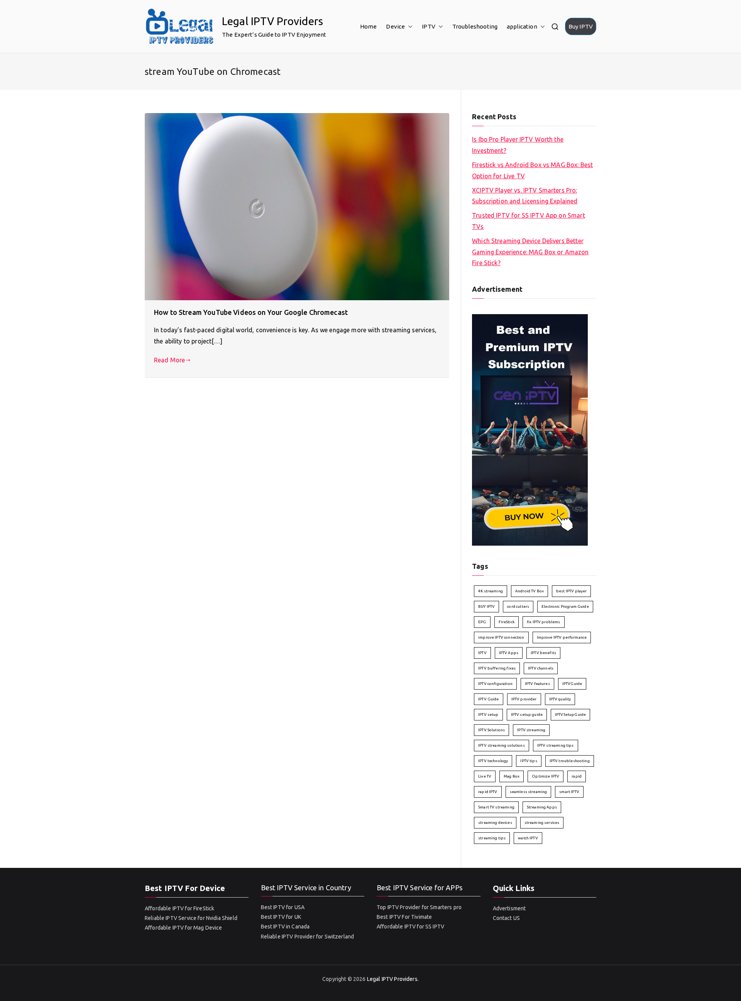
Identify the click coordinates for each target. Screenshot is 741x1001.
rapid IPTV (487, 792)
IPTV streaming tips (555, 745)
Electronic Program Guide (565, 606)
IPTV (428, 26)
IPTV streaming (531, 730)
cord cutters (518, 606)
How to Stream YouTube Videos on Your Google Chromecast (251, 312)
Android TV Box (529, 591)
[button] (409, 26)
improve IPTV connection (501, 637)
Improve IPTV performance (562, 637)
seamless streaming (528, 792)
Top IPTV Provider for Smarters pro (419, 907)
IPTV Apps (508, 653)
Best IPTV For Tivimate (404, 917)
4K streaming (490, 591)
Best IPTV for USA (283, 907)
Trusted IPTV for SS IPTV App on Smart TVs (528, 221)
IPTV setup (488, 714)
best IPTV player (571, 591)
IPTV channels (540, 668)
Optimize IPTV (545, 776)
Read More (169, 360)
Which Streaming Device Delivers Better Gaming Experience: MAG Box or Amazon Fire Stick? (530, 252)
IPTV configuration (495, 683)
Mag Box (511, 776)
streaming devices (495, 822)
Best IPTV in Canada (285, 926)
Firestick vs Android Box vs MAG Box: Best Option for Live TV (532, 170)
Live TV (484, 776)
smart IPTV (569, 792)
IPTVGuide (572, 683)
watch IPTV (528, 838)
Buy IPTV (580, 26)
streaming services (542, 822)
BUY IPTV (486, 606)
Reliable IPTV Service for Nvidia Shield (191, 918)
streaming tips (492, 838)
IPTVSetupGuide (570, 714)
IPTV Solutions (491, 730)
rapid (577, 776)
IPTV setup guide (527, 714)
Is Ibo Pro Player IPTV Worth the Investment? (517, 145)
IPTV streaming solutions (501, 745)
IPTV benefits (543, 653)
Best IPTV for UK (281, 917)
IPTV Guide (488, 699)
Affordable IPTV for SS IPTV (410, 926)
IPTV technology (493, 761)
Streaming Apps (542, 807)
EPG (482, 622)
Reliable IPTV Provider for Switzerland (307, 936)
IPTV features (537, 683)
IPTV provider (524, 699)
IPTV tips (528, 761)
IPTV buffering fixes (497, 668)
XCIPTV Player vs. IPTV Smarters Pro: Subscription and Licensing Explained (524, 196)
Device (395, 26)
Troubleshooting (474, 26)
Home (368, 26)
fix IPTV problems (543, 622)
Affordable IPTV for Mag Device (183, 928)
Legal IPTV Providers (272, 21)
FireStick (506, 622)
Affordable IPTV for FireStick (179, 908)
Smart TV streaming (496, 807)
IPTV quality (560, 699)
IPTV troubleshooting (570, 761)
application (522, 26)
